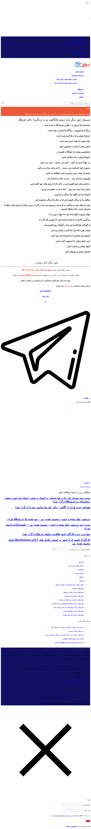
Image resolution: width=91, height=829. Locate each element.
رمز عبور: (86, 810)
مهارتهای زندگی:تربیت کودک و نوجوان (71, 600)
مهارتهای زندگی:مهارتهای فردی (73, 611)
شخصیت (80, 569)
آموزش (81, 562)
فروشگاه (80, 89)
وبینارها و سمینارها (77, 75)
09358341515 (78, 38)
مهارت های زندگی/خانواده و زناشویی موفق (69, 584)
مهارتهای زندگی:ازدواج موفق (74, 596)
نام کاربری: (86, 805)
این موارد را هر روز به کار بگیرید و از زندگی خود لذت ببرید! (64, 635)
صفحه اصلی (79, 71)
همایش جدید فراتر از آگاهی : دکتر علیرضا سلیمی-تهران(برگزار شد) (52, 507)
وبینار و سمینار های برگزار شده (67, 79)
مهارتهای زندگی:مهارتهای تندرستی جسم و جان (68, 607)
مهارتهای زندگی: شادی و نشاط (73, 592)
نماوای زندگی (68, 286)
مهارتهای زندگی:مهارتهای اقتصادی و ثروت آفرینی (67, 603)
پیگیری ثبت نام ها (77, 93)
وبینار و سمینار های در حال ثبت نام (65, 83)
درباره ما (80, 56)
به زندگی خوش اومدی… (75, 631)
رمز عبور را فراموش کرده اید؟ (61, 815)
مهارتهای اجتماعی (77, 588)
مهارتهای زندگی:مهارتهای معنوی (73, 615)
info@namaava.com (76, 42)
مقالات (81, 97)
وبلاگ (81, 48)
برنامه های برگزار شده (76, 566)
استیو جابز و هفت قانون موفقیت (72, 638)
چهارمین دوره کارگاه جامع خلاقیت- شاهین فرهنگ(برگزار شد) (56, 534)
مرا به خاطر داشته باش (80, 815)
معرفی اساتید (78, 573)
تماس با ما (80, 52)
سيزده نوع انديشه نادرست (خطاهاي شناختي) (68, 642)
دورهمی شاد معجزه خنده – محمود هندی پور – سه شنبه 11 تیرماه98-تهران (48, 519)
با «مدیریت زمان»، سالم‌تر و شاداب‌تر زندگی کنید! (67, 627)
